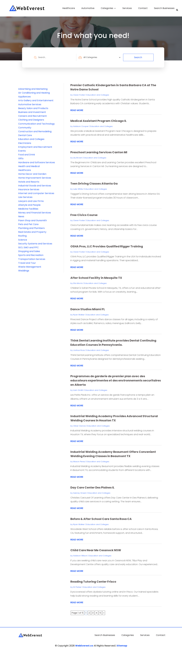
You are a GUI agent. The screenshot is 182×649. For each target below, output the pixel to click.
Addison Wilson (80, 555)
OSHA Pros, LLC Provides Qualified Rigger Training (106, 246)
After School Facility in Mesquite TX (96, 278)
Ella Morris (78, 283)
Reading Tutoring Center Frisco (93, 582)
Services (127, 8)
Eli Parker (77, 587)
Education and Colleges (98, 95)
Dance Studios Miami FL (87, 309)
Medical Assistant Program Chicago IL (98, 121)
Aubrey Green (79, 493)
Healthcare (68, 8)
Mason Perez (79, 461)
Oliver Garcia (79, 426)
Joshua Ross (79, 350)
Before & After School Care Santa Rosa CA (101, 519)
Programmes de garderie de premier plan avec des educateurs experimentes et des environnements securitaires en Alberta (115, 380)
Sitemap (122, 645)
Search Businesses (164, 8)
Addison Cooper (81, 126)
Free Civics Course (84, 215)
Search (141, 57)
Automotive (87, 8)
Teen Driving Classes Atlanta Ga (94, 184)
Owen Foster (79, 95)
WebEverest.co (84, 645)
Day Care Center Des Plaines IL (92, 487)
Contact (143, 8)
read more (76, 110)
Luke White (78, 189)
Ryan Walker (79, 314)
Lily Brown (77, 157)
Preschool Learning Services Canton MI (98, 152)
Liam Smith (78, 390)
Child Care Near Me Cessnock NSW (95, 550)
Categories (107, 8)
